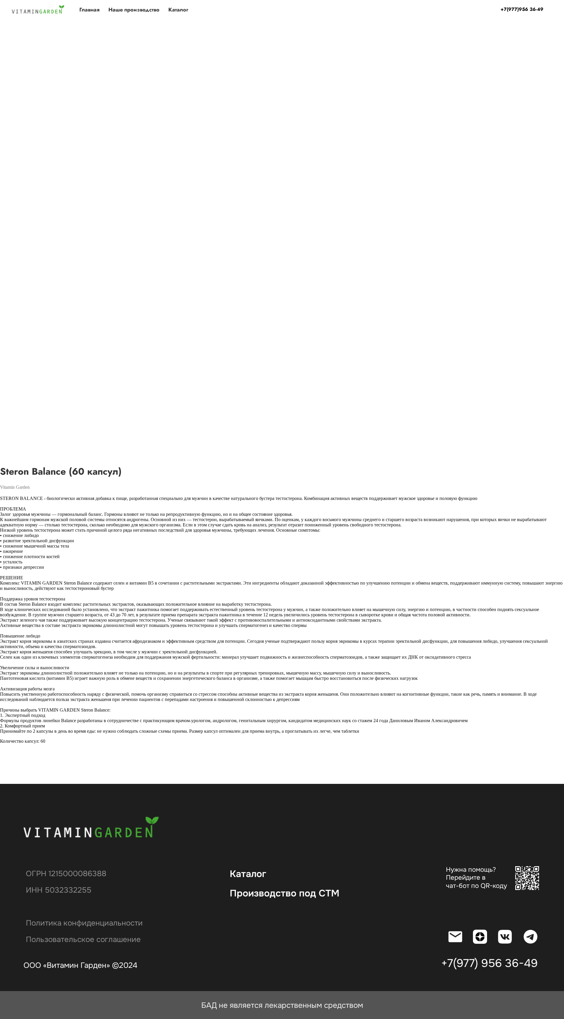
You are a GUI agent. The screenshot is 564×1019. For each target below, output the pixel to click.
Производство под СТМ (284, 893)
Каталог (178, 10)
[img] (92, 827)
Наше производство (134, 10)
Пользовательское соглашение (83, 939)
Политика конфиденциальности (84, 923)
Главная (89, 10)
